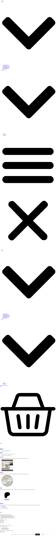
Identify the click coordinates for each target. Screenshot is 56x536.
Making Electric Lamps (6, 68)
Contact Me (4, 135)
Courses (1, 472)
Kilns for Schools (5, 65)
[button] (28, 192)
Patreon (1, 503)
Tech (1, 487)
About (4, 382)
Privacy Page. (32, 534)
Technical (3, 69)
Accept (37, 534)
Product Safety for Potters (6, 66)
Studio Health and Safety (6, 67)
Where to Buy (4, 134)
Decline (43, 534)
